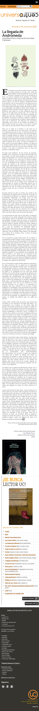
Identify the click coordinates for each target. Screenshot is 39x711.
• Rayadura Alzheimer (8, 650)
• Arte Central (5, 641)
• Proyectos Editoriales (8, 659)
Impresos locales (7, 669)
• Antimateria (5, 653)
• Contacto (4, 624)
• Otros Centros (6, 657)
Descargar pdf (30, 603)
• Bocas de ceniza (6, 651)
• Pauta (3, 620)
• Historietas (5, 643)
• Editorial (4, 637)
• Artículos (4, 639)
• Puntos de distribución (8, 622)
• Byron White (5, 655)
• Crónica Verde (6, 646)
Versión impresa (28, 598)
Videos (4, 674)
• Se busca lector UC (7, 626)
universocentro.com (33, 700)
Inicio (2, 6)
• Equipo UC (5, 619)
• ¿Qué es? (4, 617)
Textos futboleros (7, 670)
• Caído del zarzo (6, 644)
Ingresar (2, 710)
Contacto (12, 6)
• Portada (4, 635)
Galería (4, 672)
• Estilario (4, 648)
